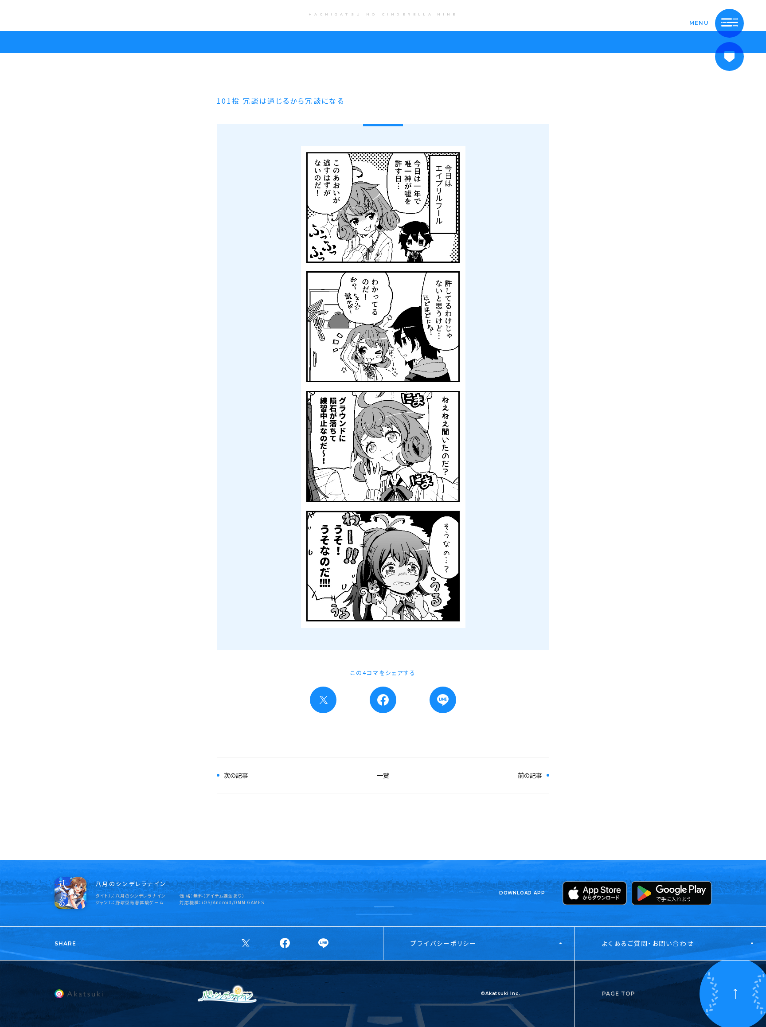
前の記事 (530, 775)
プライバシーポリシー (443, 943)
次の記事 (236, 775)
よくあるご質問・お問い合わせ (647, 943)
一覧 (383, 775)
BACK (37, 15)
